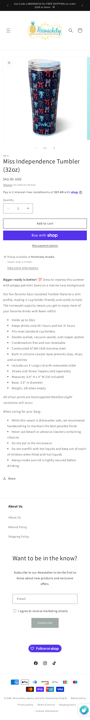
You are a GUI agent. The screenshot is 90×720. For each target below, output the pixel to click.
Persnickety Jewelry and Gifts (29, 698)
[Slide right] (54, 148)
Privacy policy (25, 704)
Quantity (8, 200)
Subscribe (45, 623)
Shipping (7, 184)
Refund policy (78, 698)
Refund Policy (17, 527)
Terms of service (46, 704)
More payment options (45, 245)
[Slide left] (35, 148)
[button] (8, 30)
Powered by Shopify (56, 698)
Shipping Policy (18, 536)
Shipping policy (67, 704)
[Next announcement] (82, 5)
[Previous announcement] (7, 5)
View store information (22, 268)
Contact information (47, 710)
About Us (14, 517)
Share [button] (12, 478)
